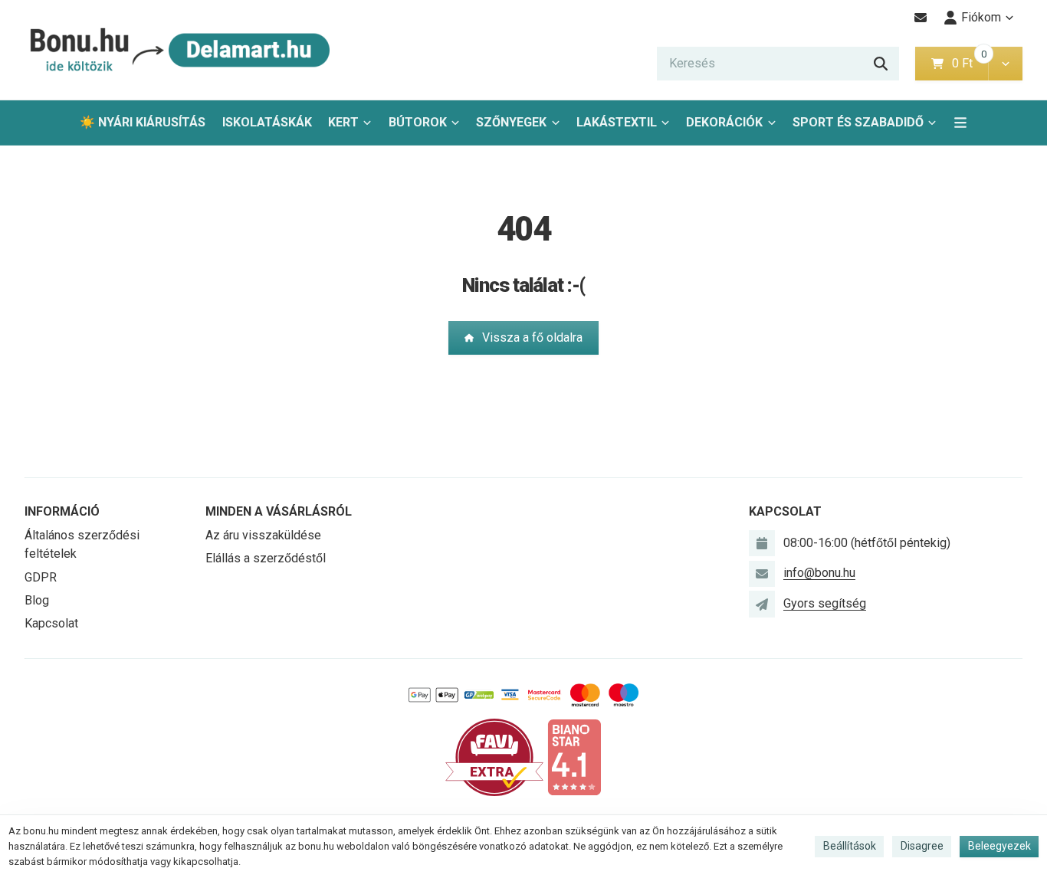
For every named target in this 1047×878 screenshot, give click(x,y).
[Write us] (762, 604)
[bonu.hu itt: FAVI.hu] (494, 756)
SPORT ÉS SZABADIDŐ (858, 122)
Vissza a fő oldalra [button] (532, 337)
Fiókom (981, 17)
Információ (62, 511)
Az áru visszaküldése (263, 535)
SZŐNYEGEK (511, 122)
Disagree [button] (922, 846)
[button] (1005, 63)
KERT (343, 122)
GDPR (41, 577)
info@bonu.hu (819, 572)
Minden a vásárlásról (278, 511)
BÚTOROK (418, 122)
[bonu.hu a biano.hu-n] (574, 756)
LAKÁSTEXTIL (616, 122)
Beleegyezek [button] (999, 846)
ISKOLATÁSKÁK (267, 122)
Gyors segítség (824, 603)
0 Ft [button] (969, 63)
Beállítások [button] (849, 846)
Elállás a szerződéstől (265, 558)
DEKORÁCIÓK (724, 122)
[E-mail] (921, 17)
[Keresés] (880, 63)
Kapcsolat (51, 623)
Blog (37, 600)
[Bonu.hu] (178, 50)
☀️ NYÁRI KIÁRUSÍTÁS (142, 122)
